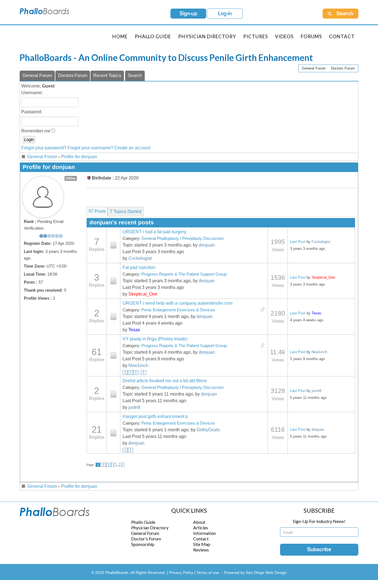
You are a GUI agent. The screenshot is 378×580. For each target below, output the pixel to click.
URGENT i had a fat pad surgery (154, 231)
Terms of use (207, 572)
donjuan (207, 245)
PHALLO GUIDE (153, 36)
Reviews (201, 549)
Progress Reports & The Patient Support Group (184, 274)
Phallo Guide (143, 522)
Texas (134, 329)
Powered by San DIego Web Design (255, 572)
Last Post (297, 242)
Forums (311, 36)
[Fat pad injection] (113, 280)
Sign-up (188, 14)
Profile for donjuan (79, 156)
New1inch (138, 365)
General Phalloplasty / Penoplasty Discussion (182, 238)
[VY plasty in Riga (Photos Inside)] (113, 355)
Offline (71, 178)
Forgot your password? (43, 147)
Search (135, 75)
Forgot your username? (90, 147)
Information (204, 533)
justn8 (134, 407)
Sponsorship (142, 544)
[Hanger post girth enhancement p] (113, 432)
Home (120, 36)
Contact (342, 36)
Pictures (255, 36)
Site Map (201, 544)
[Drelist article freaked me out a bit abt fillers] (113, 394)
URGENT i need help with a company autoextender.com (177, 303)
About (199, 522)
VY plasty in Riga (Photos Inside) (155, 339)
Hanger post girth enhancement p (155, 416)
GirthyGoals (208, 429)
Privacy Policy (181, 572)
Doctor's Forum (146, 538)
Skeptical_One (142, 294)
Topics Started (125, 211)
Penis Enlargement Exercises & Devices (178, 310)
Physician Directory (207, 36)
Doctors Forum (343, 68)
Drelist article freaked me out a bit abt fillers (165, 380)
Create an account (132, 147)
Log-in (225, 14)
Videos (284, 36)
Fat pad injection (139, 267)
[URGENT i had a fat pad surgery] (113, 245)
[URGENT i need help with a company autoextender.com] (113, 316)
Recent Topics (107, 75)
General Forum (314, 68)
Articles (200, 527)
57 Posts (97, 211)
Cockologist (140, 258)
